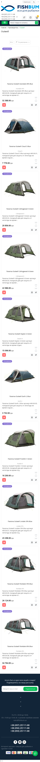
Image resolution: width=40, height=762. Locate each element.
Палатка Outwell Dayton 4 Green (20, 334)
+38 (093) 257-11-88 (8, 19)
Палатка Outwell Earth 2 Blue (20, 396)
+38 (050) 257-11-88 (8, 17)
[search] (36, 22)
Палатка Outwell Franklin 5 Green (20, 459)
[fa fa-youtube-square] (20, 742)
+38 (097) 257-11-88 (8, 14)
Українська (27, 2)
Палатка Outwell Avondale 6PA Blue (20, 84)
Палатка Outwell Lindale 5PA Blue (20, 521)
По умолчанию (23, 42)
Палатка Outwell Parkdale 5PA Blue (20, 584)
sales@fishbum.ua (20, 720)
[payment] (8, 753)
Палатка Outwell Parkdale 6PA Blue (20, 646)
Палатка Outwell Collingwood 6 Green (20, 271)
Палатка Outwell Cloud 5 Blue (20, 146)
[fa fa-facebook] (15, 742)
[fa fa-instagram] (24, 742)
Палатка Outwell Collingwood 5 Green (20, 209)
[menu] (5, 22)
